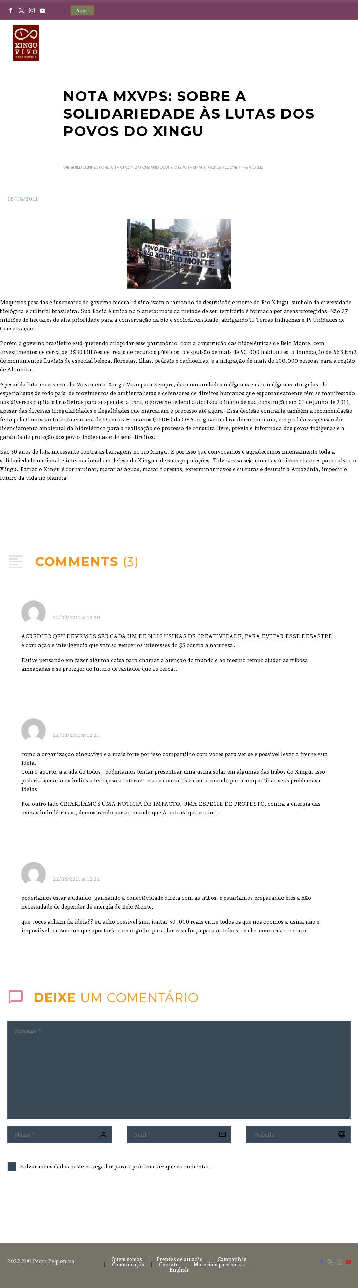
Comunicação (128, 1264)
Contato (169, 1264)
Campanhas (231, 1259)
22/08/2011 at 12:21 (76, 735)
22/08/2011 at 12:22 (76, 879)
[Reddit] (64, 512)
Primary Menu (338, 43)
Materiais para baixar (219, 1264)
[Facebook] (11, 10)
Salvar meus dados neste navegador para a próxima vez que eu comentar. (115, 1166)
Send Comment (46, 1205)
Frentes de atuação (180, 1259)
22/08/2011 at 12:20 (76, 617)
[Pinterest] (33, 512)
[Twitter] (21, 10)
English (179, 1270)
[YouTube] (42, 10)
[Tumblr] (43, 512)
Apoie (82, 10)
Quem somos (127, 1259)
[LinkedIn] (54, 512)
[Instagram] (32, 10)
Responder (311, 609)
